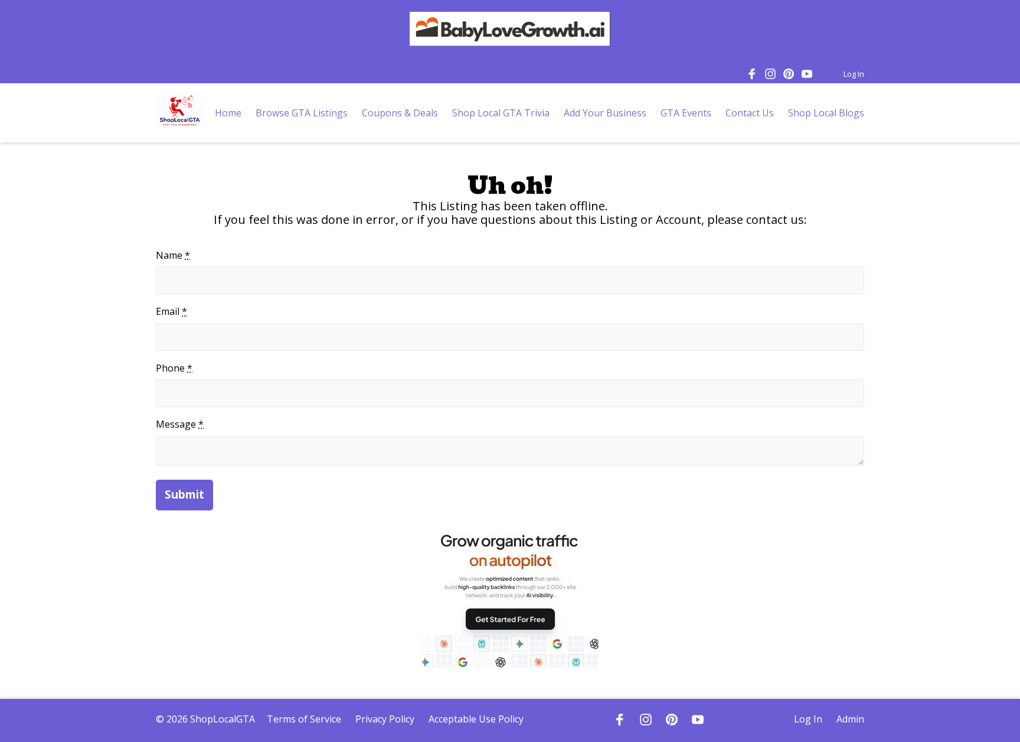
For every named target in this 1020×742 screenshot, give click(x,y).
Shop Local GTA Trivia (501, 112)
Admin (850, 718)
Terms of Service (304, 718)
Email (171, 311)
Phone (174, 368)
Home (228, 112)
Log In (854, 74)
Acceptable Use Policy (476, 718)
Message (180, 424)
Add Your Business (605, 112)
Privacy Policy (384, 718)
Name (173, 255)
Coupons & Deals (400, 112)
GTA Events (686, 112)
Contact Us (749, 112)
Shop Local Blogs (826, 112)
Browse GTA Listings (302, 112)
